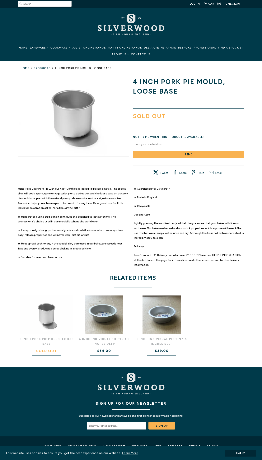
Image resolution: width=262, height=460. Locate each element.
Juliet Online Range (89, 47)
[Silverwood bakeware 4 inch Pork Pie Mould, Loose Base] (73, 117)
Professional (205, 47)
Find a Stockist (230, 47)
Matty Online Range (125, 47)
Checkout (234, 3)
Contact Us (140, 54)
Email (218, 173)
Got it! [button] (240, 453)
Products (42, 68)
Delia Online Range (160, 47)
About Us (119, 54)
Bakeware (38, 47)
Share (183, 173)
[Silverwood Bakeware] (131, 25)
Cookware (59, 47)
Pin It (201, 173)
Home (23, 47)
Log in (195, 3)
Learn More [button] (130, 453)
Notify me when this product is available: (168, 137)
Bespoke (185, 47)
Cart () (214, 3)
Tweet (164, 173)
